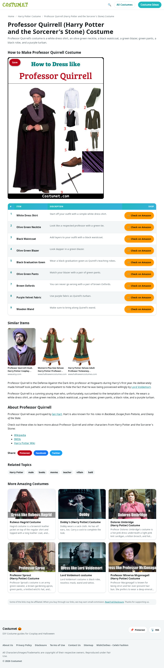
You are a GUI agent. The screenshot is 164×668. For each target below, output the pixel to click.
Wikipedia (20, 435)
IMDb (17, 439)
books (42, 472)
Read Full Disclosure (114, 601)
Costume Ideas (150, 4)
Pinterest (25, 453)
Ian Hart (57, 414)
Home (11, 16)
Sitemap (88, 645)
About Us (8, 645)
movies (54, 472)
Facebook (41, 453)
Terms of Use (57, 645)
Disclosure (41, 645)
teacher (67, 472)
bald (90, 472)
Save (15, 62)
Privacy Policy (24, 645)
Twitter (56, 453)
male (31, 472)
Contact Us (74, 645)
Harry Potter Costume (29, 16)
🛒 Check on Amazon (139, 215)
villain (80, 472)
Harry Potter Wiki (24, 443)
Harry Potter (16, 472)
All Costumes (125, 4)
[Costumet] (15, 4)
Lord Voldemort (141, 387)
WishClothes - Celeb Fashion (112, 645)
